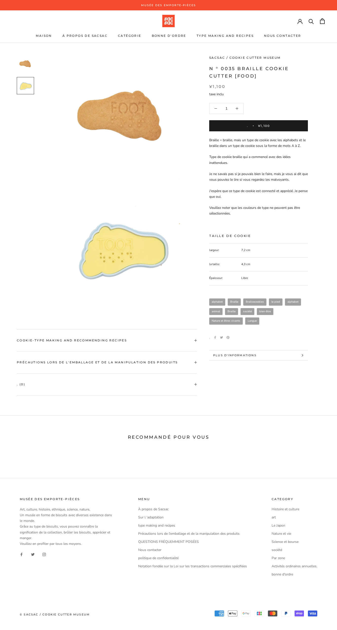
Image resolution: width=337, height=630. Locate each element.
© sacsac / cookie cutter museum (55, 614)
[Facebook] (215, 337)
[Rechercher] (311, 21)
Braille (234, 302)
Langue (252, 321)
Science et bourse (285, 541)
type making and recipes (225, 36)
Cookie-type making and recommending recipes (72, 340)
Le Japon (278, 525)
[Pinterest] (227, 337)
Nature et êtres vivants (226, 321)
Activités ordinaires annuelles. (294, 566)
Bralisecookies (255, 302)
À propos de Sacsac (85, 36)
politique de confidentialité (158, 558)
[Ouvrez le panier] (322, 21)
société (247, 311)
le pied (275, 302)
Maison (44, 36)
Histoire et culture (285, 509)
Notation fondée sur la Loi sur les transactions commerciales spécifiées (192, 566)
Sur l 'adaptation (151, 517)
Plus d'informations (235, 355)
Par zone (278, 558)
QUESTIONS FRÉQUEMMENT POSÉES (168, 541)
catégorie (129, 36)
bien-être (265, 311)
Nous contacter (282, 36)
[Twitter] (221, 337)
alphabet (217, 302)
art (274, 517)
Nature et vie (281, 533)
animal (216, 311)
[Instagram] (44, 554)
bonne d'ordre (169, 36)
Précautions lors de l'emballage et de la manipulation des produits (97, 362)
